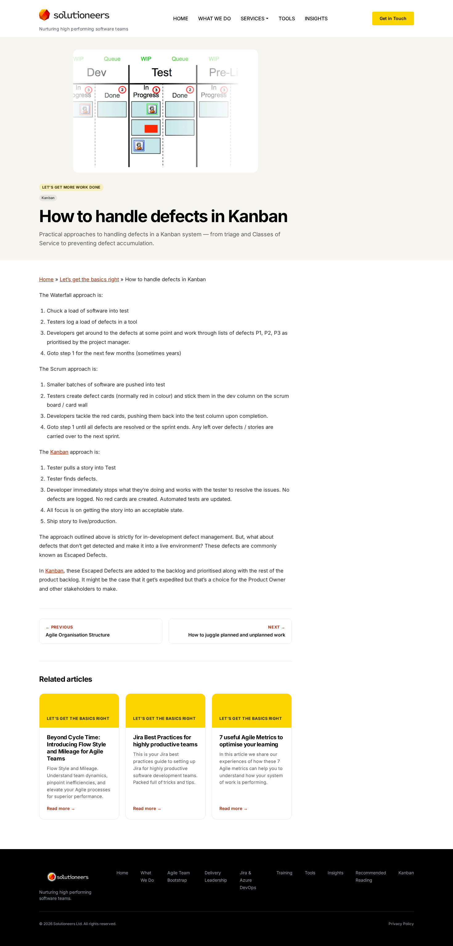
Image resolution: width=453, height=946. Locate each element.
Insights (335, 872)
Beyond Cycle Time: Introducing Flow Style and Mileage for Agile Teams (76, 748)
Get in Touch (393, 18)
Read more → (61, 808)
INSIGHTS (316, 18)
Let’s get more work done (71, 187)
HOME (180, 18)
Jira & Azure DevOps (248, 880)
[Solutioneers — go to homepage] (73, 877)
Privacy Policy (401, 923)
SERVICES (252, 18)
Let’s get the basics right (89, 279)
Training (284, 872)
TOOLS (287, 18)
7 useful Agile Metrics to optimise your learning (251, 741)
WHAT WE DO (214, 18)
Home (46, 279)
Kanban (48, 198)
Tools (310, 872)
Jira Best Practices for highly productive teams (165, 741)
